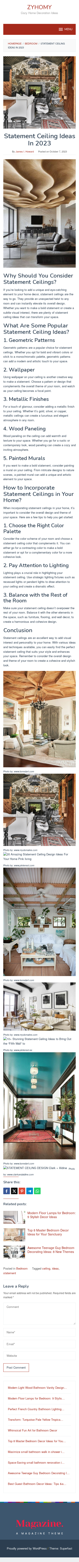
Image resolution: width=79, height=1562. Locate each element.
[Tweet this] (14, 1191)
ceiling (46, 1268)
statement (9, 1273)
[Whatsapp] (37, 1191)
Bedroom (22, 1268)
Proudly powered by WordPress (27, 1548)
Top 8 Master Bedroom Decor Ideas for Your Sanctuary (48, 1232)
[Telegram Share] (29, 1191)
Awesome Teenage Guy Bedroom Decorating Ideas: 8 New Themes (50, 1249)
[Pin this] (22, 1191)
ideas (55, 1268)
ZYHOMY (39, 7)
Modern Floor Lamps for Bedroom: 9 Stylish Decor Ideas (51, 1215)
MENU (68, 29)
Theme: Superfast (60, 1548)
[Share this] (6, 1191)
